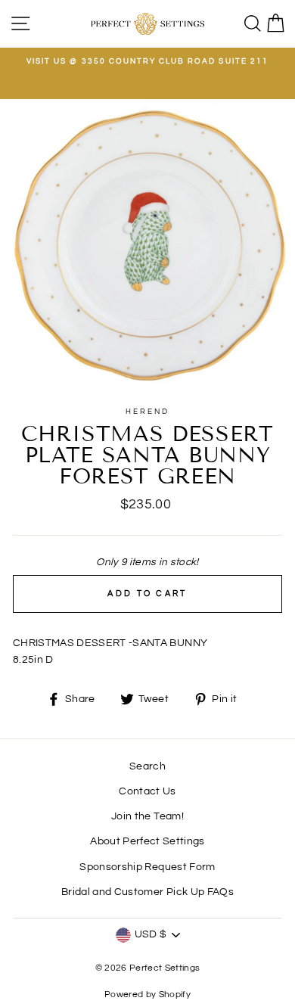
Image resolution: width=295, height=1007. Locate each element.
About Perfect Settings (147, 841)
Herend (147, 411)
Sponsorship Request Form (147, 867)
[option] (147, 61)
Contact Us (147, 791)
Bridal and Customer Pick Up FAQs (147, 892)
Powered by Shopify (147, 994)
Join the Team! (147, 816)
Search (147, 766)
